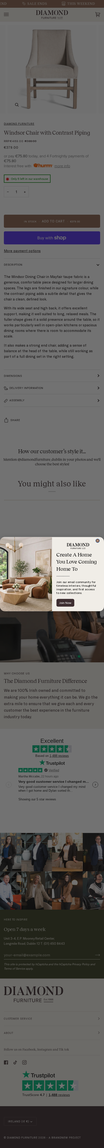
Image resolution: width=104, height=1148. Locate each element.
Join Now (65, 603)
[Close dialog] (98, 540)
